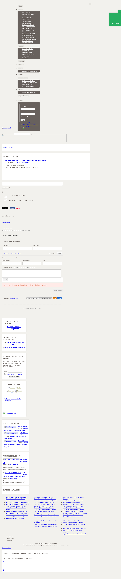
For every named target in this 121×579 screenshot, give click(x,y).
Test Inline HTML (6, 548)
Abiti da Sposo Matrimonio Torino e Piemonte (17, 504)
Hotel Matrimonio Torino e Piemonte (72, 508)
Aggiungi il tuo (14, 298)
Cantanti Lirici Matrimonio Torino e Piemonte (45, 500)
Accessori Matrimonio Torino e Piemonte (16, 506)
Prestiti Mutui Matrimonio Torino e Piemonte (45, 516)
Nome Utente (24, 107)
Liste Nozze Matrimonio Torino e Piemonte (73, 509)
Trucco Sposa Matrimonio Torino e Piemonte (74, 528)
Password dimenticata (16, 253)
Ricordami (23, 117)
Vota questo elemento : (8, 267)
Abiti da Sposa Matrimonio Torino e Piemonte (17, 502)
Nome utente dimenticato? (30, 124)
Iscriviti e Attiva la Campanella (14, 328)
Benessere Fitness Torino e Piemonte (43, 497)
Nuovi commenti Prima (45, 298)
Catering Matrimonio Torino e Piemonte (44, 508)
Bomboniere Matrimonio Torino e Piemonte (45, 499)
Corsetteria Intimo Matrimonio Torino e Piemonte (46, 515)
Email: (6, 371)
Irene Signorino (13, 464)
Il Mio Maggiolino (22, 426)
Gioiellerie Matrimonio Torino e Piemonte (73, 506)
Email (60, 298)
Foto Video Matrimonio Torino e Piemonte (73, 504)
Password (23, 112)
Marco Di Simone (23, 441)
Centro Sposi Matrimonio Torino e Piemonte (45, 509)
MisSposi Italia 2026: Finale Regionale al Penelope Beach (25, 160)
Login (59, 253)
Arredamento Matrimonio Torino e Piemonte (17, 515)
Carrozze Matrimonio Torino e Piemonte (44, 502)
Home (4, 188)
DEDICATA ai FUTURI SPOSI (15, 343)
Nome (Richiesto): (6, 260)
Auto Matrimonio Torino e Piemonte (15, 518)
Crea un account (27, 126)
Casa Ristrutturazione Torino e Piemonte (44, 504)
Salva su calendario (22, 162)
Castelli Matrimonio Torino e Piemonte (44, 506)
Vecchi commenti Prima (32, 298)
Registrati (6, 253)
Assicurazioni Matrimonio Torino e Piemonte (17, 516)
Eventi (7, 188)
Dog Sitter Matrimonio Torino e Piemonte (73, 500)
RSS (55, 298)
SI (3, 561)
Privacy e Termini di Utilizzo (14, 374)
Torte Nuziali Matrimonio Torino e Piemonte (74, 524)
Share (12, 208)
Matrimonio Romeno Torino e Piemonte (73, 515)
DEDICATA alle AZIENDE (15, 348)
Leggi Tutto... (8, 447)
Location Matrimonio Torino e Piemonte (73, 511)
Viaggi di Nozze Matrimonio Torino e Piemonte (74, 534)
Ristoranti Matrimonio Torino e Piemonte (73, 521)
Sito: (44, 260)
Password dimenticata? (29, 123)
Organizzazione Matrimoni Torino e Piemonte (45, 524)
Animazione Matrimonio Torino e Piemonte (16, 513)
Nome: (6, 369)
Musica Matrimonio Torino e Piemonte (72, 516)
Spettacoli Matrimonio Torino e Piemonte (73, 522)
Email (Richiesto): (26, 260)
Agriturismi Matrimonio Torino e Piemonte (16, 511)
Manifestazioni (6, 222)
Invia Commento (58, 290)
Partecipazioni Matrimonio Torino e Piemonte (45, 526)
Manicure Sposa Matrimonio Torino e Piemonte (75, 513)
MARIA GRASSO (14, 478)
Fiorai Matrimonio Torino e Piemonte (72, 502)
